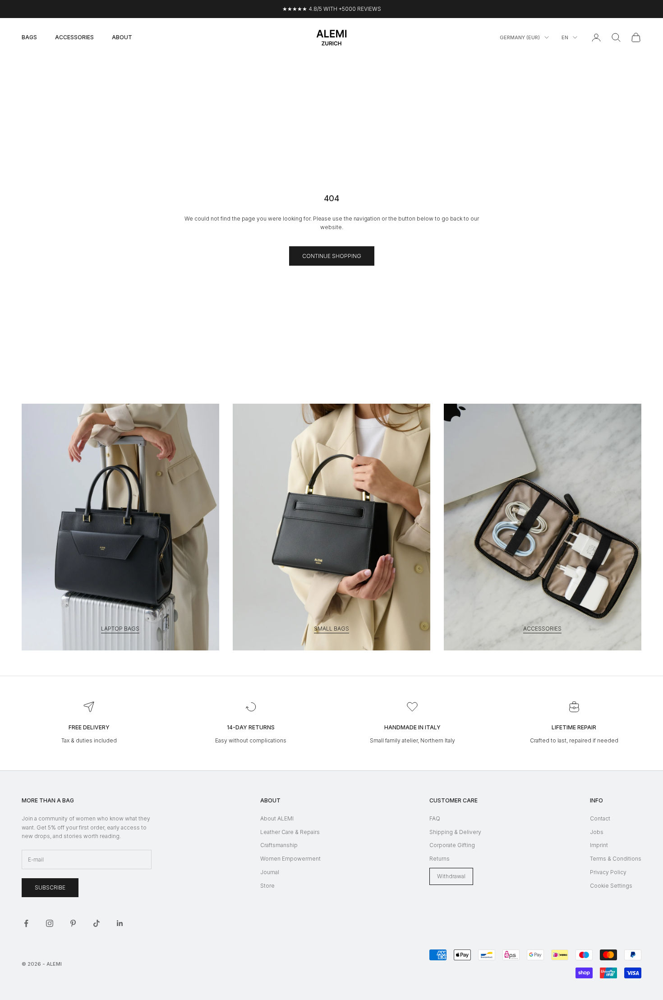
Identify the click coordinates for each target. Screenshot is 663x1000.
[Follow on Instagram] (49, 923)
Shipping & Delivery (455, 832)
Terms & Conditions (615, 858)
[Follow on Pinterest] (73, 923)
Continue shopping (331, 256)
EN (565, 37)
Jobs (596, 832)
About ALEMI (277, 818)
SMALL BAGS (331, 628)
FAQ (434, 818)
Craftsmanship (279, 845)
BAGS (29, 37)
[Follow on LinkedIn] (119, 923)
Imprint (599, 845)
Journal (269, 872)
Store (267, 885)
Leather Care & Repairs (290, 832)
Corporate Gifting (452, 845)
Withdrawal (451, 876)
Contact (600, 818)
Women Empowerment (290, 858)
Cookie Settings (611, 885)
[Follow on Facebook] (26, 923)
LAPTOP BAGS (120, 628)
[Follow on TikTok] (96, 923)
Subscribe (50, 887)
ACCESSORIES (74, 37)
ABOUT (122, 37)
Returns (439, 858)
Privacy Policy (608, 872)
